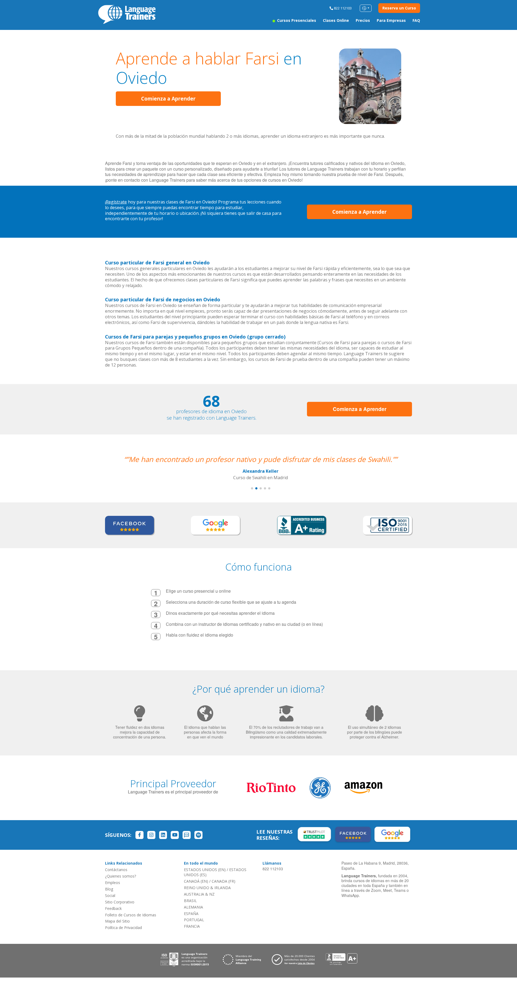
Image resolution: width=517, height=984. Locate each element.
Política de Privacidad (123, 927)
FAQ (416, 20)
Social (110, 895)
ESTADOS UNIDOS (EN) (205, 869)
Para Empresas (391, 20)
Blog (109, 889)
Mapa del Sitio (117, 921)
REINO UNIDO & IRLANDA (207, 887)
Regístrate (116, 202)
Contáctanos (116, 869)
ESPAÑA (191, 913)
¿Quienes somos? (120, 876)
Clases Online (336, 20)
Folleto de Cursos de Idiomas (130, 914)
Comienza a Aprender (168, 98)
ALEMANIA (193, 907)
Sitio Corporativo (119, 901)
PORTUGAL (194, 919)
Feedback (113, 908)
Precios (363, 20)
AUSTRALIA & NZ (199, 894)
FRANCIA (192, 926)
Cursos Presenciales (296, 20)
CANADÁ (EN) (196, 881)
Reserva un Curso (399, 8)
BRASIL (190, 900)
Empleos (112, 882)
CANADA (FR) (223, 881)
